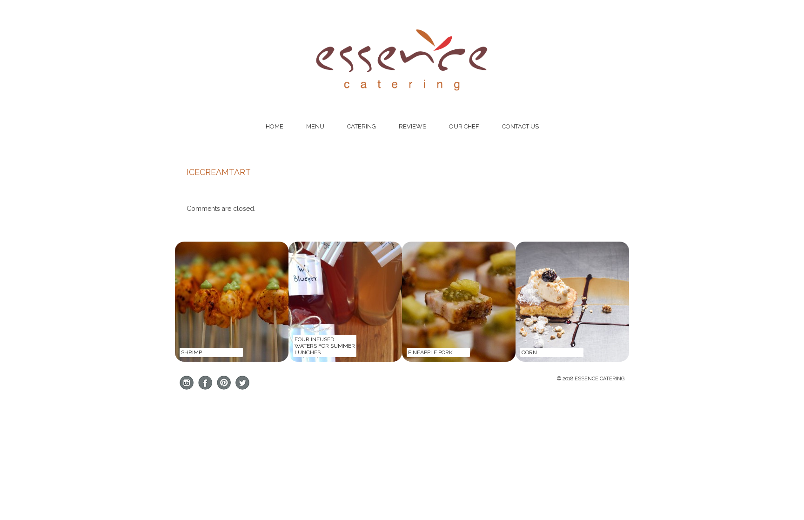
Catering (361, 126)
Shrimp (191, 352)
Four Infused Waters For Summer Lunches (325, 346)
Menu (315, 126)
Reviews (412, 126)
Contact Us (520, 126)
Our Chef (464, 126)
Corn (529, 352)
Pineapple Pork (430, 352)
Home (274, 126)
